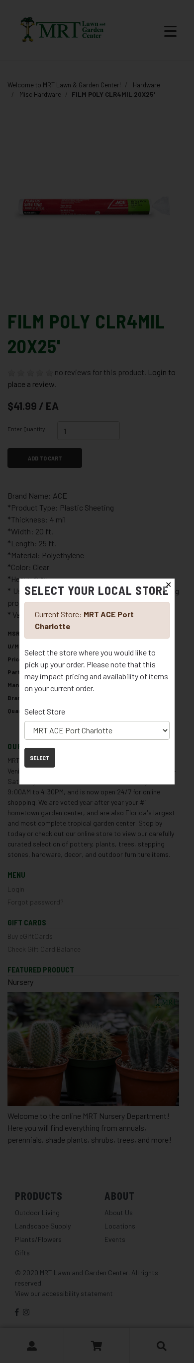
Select (40, 757)
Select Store (44, 711)
